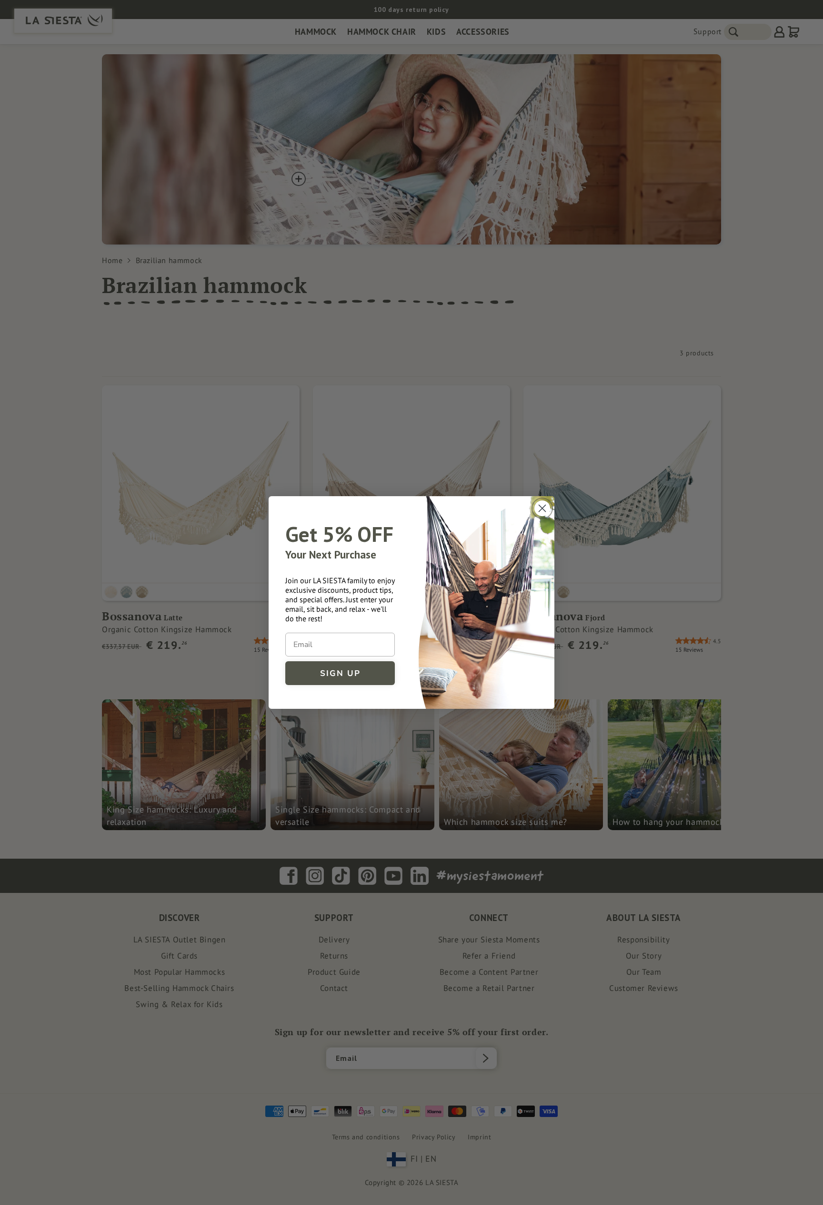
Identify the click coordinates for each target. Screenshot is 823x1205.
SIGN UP (340, 673)
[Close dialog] (542, 508)
